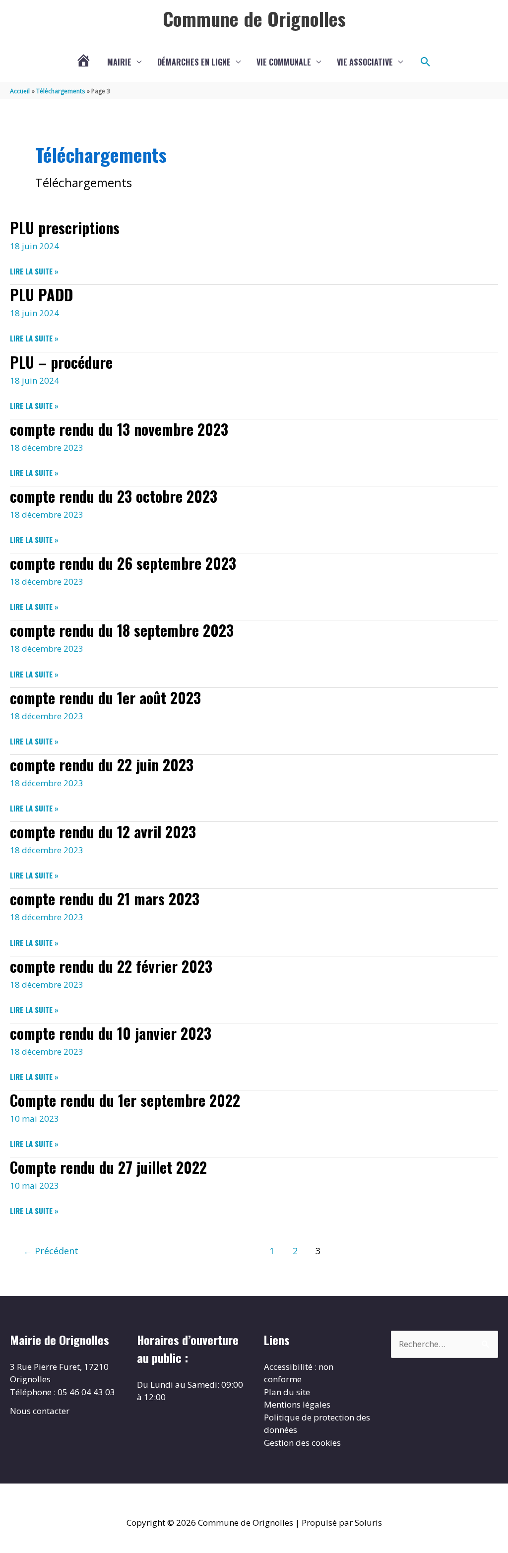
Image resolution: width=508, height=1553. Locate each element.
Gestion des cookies (302, 1442)
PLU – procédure (61, 362)
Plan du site (287, 1392)
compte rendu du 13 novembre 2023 (119, 429)
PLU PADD (41, 294)
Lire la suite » (34, 271)
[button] (425, 62)
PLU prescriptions (65, 227)
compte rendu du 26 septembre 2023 (123, 563)
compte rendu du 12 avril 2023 (103, 831)
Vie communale (283, 62)
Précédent (50, 1251)
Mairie (119, 62)
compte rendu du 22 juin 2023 (101, 764)
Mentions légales (297, 1404)
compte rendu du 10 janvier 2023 (110, 1033)
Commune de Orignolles (254, 18)
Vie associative (365, 62)
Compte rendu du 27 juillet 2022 (108, 1167)
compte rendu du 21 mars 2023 (104, 898)
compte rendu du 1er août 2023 (105, 697)
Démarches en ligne (194, 62)
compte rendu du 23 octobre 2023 (113, 496)
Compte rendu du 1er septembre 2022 (125, 1100)
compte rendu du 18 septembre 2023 (122, 630)
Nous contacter (39, 1411)
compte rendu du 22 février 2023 (111, 966)
